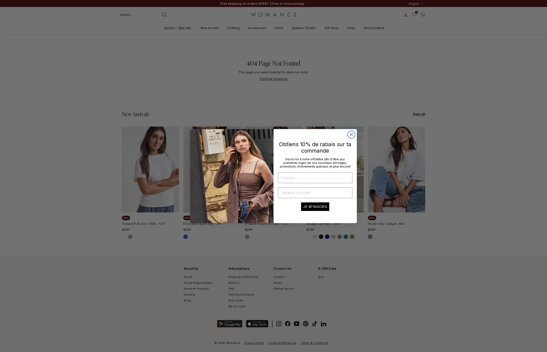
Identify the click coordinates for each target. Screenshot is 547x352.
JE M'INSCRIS (315, 207)
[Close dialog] (351, 134)
